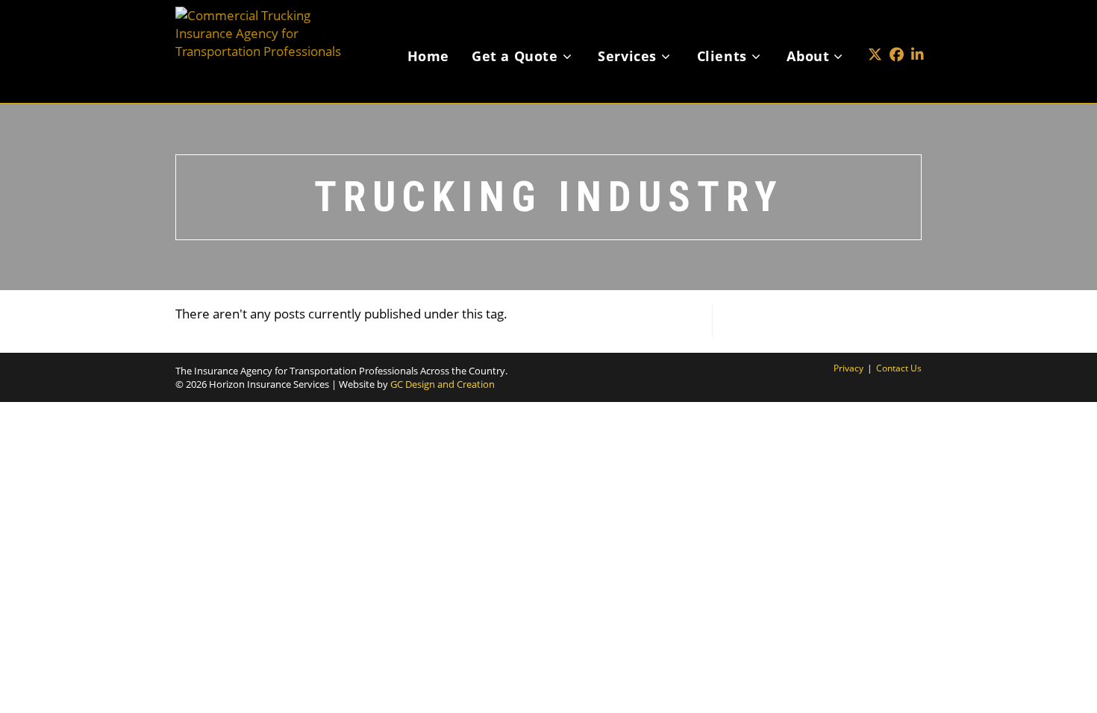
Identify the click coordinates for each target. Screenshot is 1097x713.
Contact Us (899, 368)
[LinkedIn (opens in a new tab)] (917, 32)
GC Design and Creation (442, 384)
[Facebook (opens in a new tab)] (896, 32)
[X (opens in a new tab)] (875, 32)
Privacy (848, 368)
